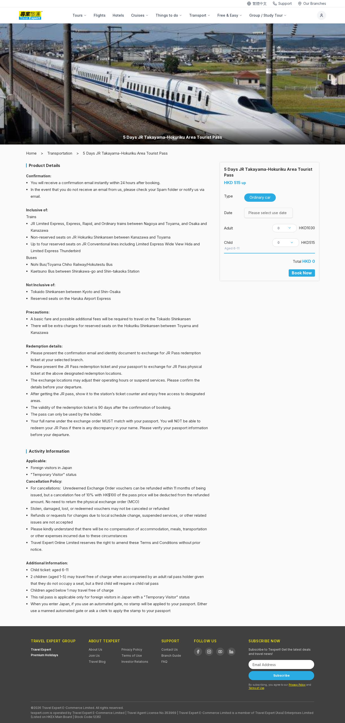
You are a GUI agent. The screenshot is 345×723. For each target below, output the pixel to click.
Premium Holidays (44, 655)
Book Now (302, 272)
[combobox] (284, 228)
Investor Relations (134, 661)
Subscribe (281, 675)
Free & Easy (227, 15)
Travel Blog (97, 661)
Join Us (94, 655)
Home (31, 153)
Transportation (59, 153)
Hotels (118, 15)
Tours (77, 15)
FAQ (164, 661)
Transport (197, 15)
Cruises (137, 15)
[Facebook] (198, 652)
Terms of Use (131, 655)
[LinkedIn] (231, 652)
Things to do (167, 15)
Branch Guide (171, 655)
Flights (100, 15)
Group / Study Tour (266, 15)
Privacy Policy (131, 649)
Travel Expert (41, 649)
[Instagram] (209, 652)
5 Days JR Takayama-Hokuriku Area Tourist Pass (125, 153)
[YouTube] (220, 652)
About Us (95, 649)
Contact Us (169, 649)
